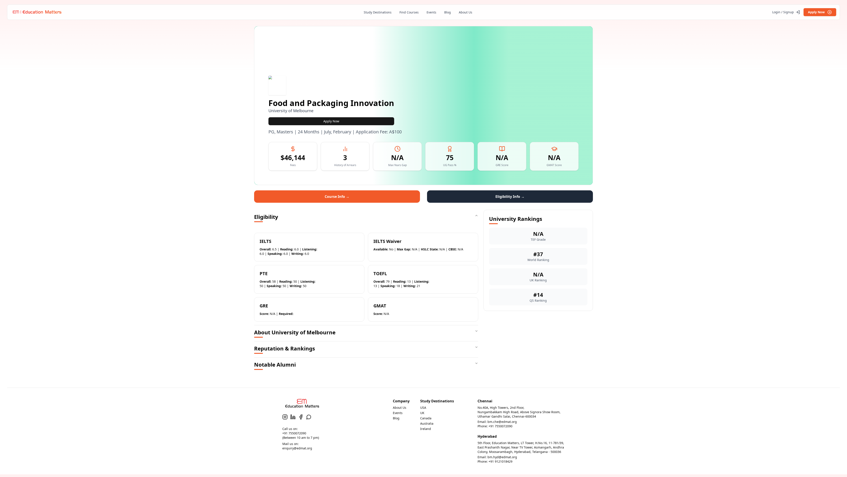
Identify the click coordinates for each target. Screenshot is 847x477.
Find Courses (409, 12)
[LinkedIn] (293, 417)
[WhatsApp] (308, 417)
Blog (447, 12)
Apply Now (816, 12)
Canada (425, 418)
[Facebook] (301, 417)
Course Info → (337, 196)
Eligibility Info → (510, 196)
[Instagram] (285, 417)
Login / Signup (783, 12)
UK (422, 413)
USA (423, 407)
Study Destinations (378, 12)
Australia (426, 423)
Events (431, 12)
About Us (465, 12)
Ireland (425, 429)
